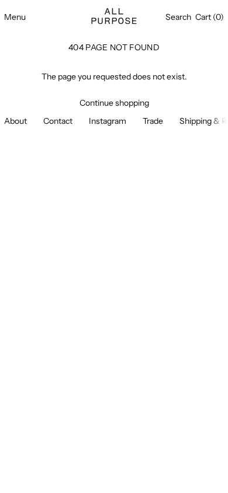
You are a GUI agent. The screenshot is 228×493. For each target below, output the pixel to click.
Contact (57, 121)
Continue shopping (114, 103)
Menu (15, 17)
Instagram (107, 121)
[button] (178, 17)
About (15, 121)
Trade (153, 121)
